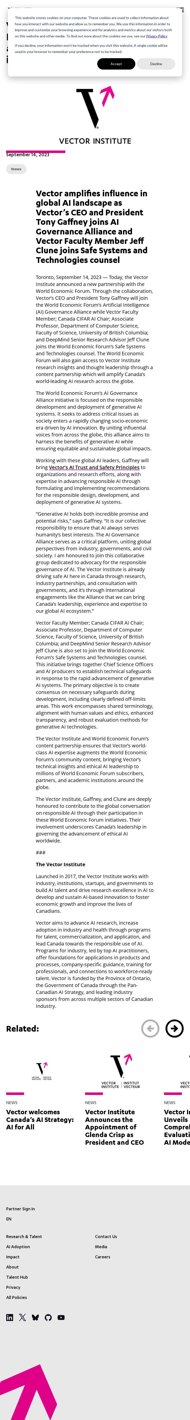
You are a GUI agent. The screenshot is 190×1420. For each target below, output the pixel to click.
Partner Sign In (20, 1209)
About (12, 1267)
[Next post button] (175, 1028)
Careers (102, 1257)
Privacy (13, 1287)
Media (101, 1247)
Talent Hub (17, 1277)
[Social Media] (9, 1317)
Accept (116, 64)
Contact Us (106, 1237)
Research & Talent (24, 1237)
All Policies (16, 1297)
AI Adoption (18, 1247)
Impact (13, 1257)
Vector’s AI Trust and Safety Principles (94, 467)
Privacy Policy (156, 36)
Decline (156, 64)
